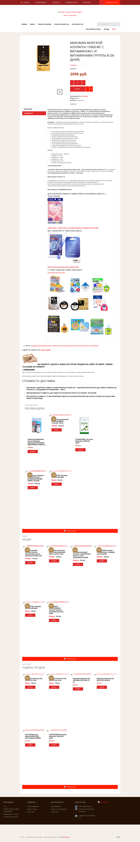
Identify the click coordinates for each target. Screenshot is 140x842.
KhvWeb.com (66, 837)
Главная (26, 2)
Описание (28, 109)
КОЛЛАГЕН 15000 (57, 346)
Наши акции (55, 812)
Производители (56, 806)
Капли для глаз (77, 24)
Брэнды (106, 29)
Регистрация (72, 15)
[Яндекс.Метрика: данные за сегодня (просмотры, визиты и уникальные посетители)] (103, 802)
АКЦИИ (32, 24)
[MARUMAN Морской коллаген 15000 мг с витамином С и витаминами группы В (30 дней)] (43, 78)
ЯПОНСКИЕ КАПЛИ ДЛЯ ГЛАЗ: (56, 272)
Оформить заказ (71, 2)
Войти (65, 15)
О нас (5, 806)
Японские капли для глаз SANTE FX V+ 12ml (33, 679)
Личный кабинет (40, 2)
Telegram (88, 809)
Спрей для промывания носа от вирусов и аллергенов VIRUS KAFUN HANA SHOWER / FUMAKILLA (36, 441)
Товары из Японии (44, 24)
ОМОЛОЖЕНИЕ (93, 346)
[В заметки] (87, 89)
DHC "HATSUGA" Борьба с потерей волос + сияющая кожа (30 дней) (106, 552)
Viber (92, 809)
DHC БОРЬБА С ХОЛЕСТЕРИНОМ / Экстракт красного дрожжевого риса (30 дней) (56, 609)
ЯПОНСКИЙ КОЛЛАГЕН (45, 346)
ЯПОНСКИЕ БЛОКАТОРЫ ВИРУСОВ (63, 267)
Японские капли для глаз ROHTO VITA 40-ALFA (105, 679)
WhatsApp (87, 2)
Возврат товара (32, 809)
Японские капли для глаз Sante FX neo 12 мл (57, 679)
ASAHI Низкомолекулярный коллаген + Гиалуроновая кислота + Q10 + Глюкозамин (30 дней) (81, 553)
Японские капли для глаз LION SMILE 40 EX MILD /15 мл (81, 680)
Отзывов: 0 (73, 65)
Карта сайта (30, 812)
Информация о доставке (10, 814)
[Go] (99, 24)
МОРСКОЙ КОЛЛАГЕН (82, 346)
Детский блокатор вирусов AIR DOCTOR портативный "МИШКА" (33, 736)
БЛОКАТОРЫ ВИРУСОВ (61, 24)
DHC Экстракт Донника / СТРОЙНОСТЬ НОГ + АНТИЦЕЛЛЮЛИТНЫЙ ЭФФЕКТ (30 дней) (36, 477)
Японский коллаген (93, 29)
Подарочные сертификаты (59, 809)
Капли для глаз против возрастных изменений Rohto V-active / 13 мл (57, 552)
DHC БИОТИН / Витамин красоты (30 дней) (59, 476)
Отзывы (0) (28, 113)
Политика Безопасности (10, 817)
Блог (114, 29)
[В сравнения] (91, 89)
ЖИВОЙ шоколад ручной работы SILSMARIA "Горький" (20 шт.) (59, 421)
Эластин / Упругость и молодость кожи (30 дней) (73, 228)
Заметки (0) (56, 2)
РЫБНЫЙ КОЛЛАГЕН (69, 346)
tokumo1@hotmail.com (85, 806)
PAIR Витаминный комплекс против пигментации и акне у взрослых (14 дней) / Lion (33, 552)
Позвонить (82, 811)
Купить (32, 451)
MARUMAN (85, 96)
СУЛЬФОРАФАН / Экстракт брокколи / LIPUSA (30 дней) (84, 441)
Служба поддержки (33, 806)
